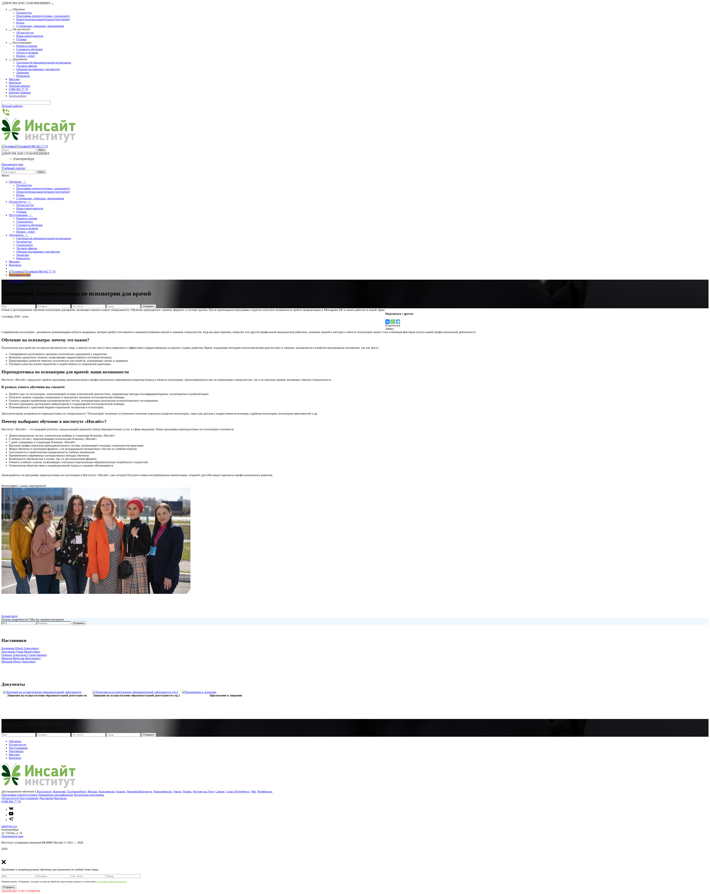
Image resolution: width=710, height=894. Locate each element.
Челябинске (264, 791)
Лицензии (22, 72)
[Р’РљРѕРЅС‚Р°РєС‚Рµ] (387, 321)
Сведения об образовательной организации (43, 62)
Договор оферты (26, 65)
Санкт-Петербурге (237, 791)
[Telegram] (398, 321)
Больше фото (9, 616)
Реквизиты (23, 75)
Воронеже (59, 791)
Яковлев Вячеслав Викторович (21, 658)
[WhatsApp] (392, 321)
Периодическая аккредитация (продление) (43, 19)
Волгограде (44, 791)
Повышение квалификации (55, 794)
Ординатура (24, 12)
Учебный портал (13, 168)
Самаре (220, 791)
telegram (14, 92)
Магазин (14, 79)
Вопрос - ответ (25, 55)
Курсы (20, 22)
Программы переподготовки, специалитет (43, 16)
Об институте (25, 32)
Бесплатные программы (89, 794)
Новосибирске (162, 791)
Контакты (15, 82)
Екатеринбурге (76, 791)
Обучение (15, 181)
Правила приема (26, 46)
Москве (92, 791)
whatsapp (25, 92)
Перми (187, 791)
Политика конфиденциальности (21, 855)
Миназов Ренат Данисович (18, 661)
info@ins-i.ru (9, 826)
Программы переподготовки (19, 794)
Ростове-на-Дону (203, 791)
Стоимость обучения (29, 49)
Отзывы (21, 39)
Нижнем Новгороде (139, 791)
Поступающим (18, 215)
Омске (177, 791)
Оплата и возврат (27, 52)
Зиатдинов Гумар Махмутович (20, 651)
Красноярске (107, 791)
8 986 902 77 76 (18, 89)
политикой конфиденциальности (112, 881)
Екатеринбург (24, 159)
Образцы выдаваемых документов (38, 69)
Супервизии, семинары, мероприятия (40, 26)
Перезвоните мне (12, 164)
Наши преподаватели (29, 36)
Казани (120, 791)
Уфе (253, 791)
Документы (16, 235)
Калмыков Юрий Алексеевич (20, 648)
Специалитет (24, 221)
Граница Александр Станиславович (24, 654)
